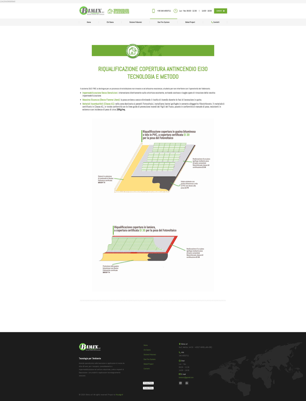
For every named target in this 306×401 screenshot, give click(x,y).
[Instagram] (180, 383)
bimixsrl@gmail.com (186, 377)
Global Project (148, 364)
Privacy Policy (148, 383)
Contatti (147, 368)
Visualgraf (119, 394)
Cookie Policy (148, 388)
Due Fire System (150, 359)
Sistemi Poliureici (150, 354)
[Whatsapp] (187, 383)
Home (146, 345)
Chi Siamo (147, 350)
